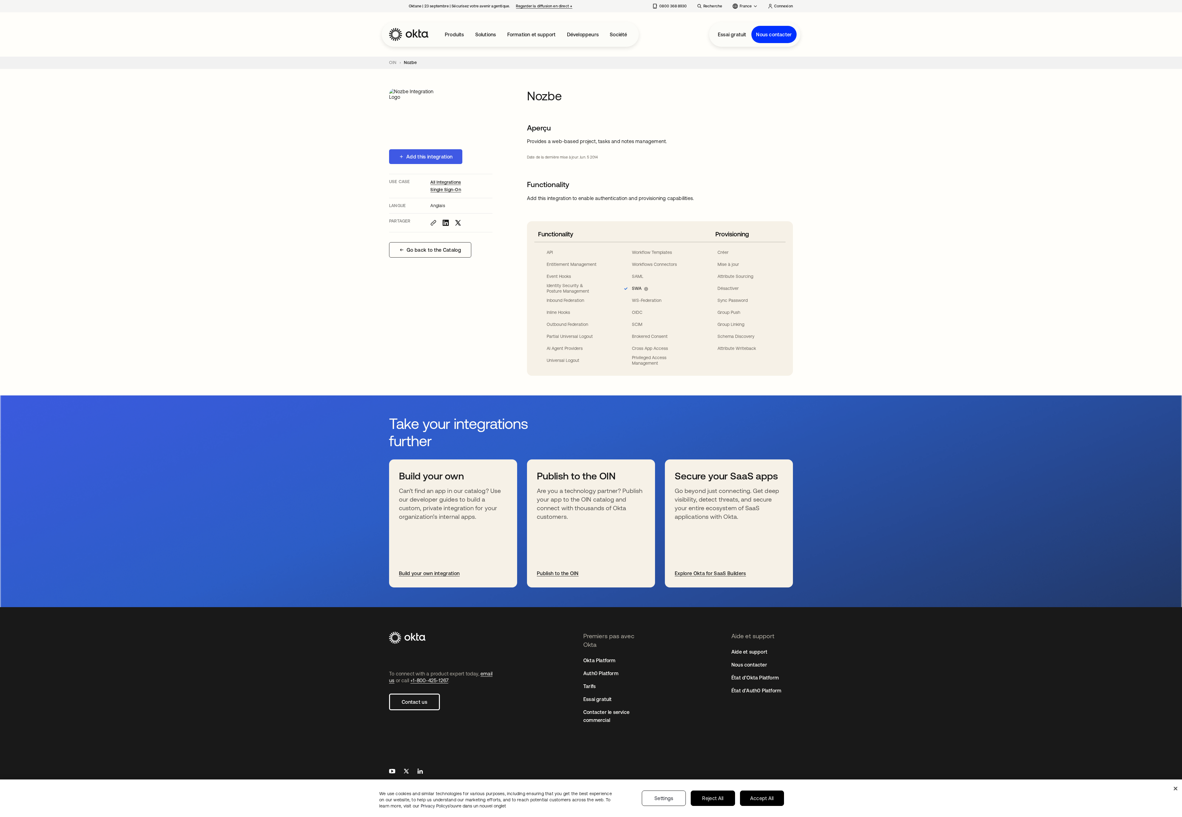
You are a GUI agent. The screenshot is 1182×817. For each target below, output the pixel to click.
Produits (454, 34)
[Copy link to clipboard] (433, 222)
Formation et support (531, 34)
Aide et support (749, 652)
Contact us (414, 702)
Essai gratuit (732, 34)
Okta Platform (599, 660)
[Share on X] (458, 222)
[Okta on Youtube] (392, 772)
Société (618, 34)
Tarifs (589, 686)
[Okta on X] (406, 772)
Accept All (762, 798)
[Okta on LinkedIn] (420, 772)
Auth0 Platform (600, 673)
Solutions (485, 34)
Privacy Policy (463, 805)
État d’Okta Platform (755, 677)
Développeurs (583, 34)
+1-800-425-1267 (429, 680)
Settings (663, 798)
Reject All (712, 798)
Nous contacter (774, 34)
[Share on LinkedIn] (446, 222)
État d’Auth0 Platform (756, 690)
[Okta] (408, 34)
